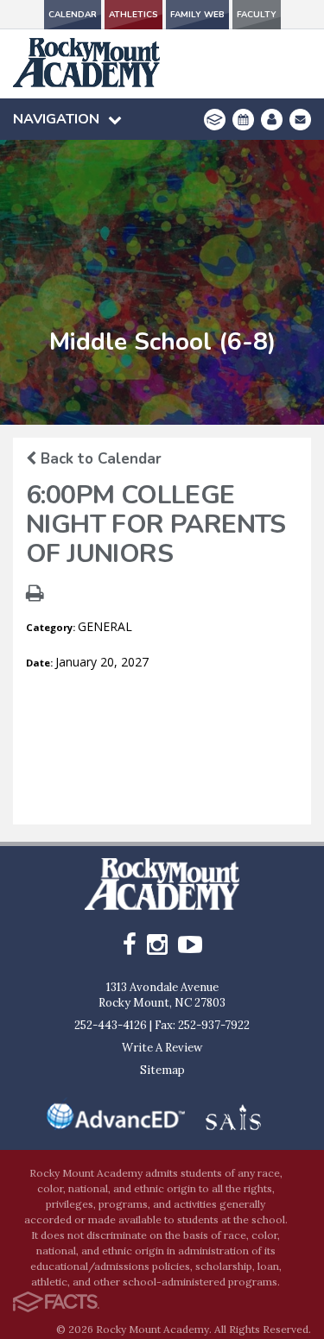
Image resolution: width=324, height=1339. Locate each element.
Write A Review (162, 1047)
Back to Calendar (99, 459)
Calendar (72, 15)
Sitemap (162, 1070)
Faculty (256, 15)
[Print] (35, 595)
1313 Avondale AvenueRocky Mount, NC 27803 (162, 995)
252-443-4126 (110, 1025)
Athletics (133, 15)
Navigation (56, 119)
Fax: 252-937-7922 (202, 1025)
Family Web (197, 15)
